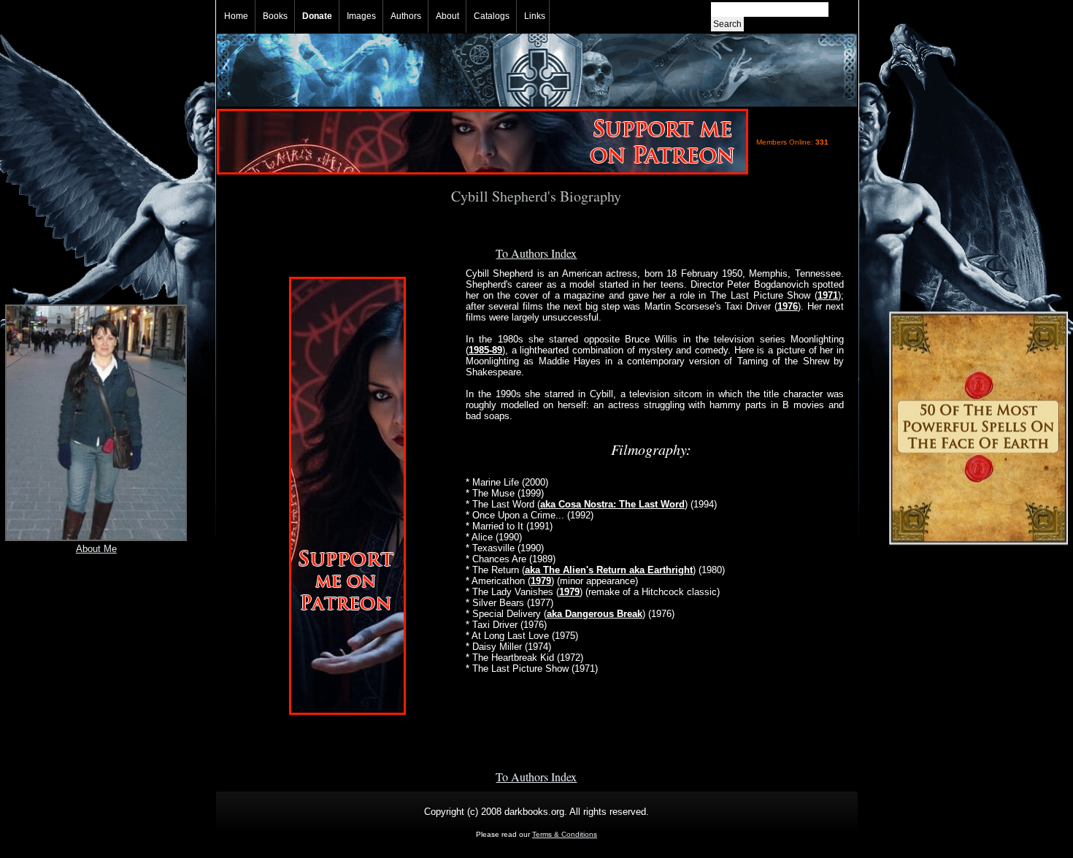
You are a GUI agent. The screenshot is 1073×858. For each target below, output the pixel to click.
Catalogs (491, 16)
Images (361, 16)
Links (534, 16)
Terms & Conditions (564, 834)
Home (236, 16)
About (447, 16)
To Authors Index (536, 253)
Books (275, 16)
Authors (406, 16)
